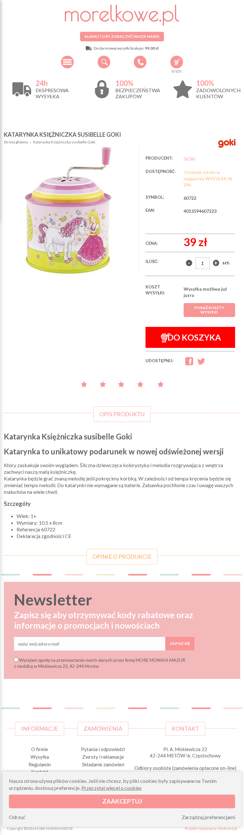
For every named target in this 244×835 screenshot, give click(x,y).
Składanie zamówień (103, 764)
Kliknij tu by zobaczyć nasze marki (122, 36)
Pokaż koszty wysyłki (209, 309)
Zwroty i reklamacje (103, 757)
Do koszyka (194, 337)
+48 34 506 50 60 (140, 62)
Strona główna (16, 142)
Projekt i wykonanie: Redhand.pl (211, 828)
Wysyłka (39, 757)
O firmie (39, 749)
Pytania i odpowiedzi (103, 749)
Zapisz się (180, 643)
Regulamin (40, 764)
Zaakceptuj (122, 801)
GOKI (190, 159)
